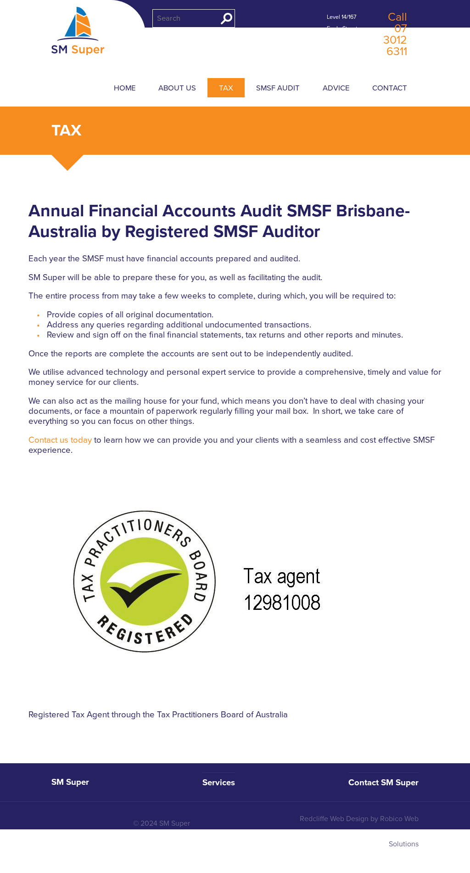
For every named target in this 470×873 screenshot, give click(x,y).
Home (124, 88)
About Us (177, 88)
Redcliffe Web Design (334, 818)
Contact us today (60, 440)
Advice (336, 88)
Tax (226, 88)
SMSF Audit (278, 88)
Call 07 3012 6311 (395, 34)
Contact (389, 88)
